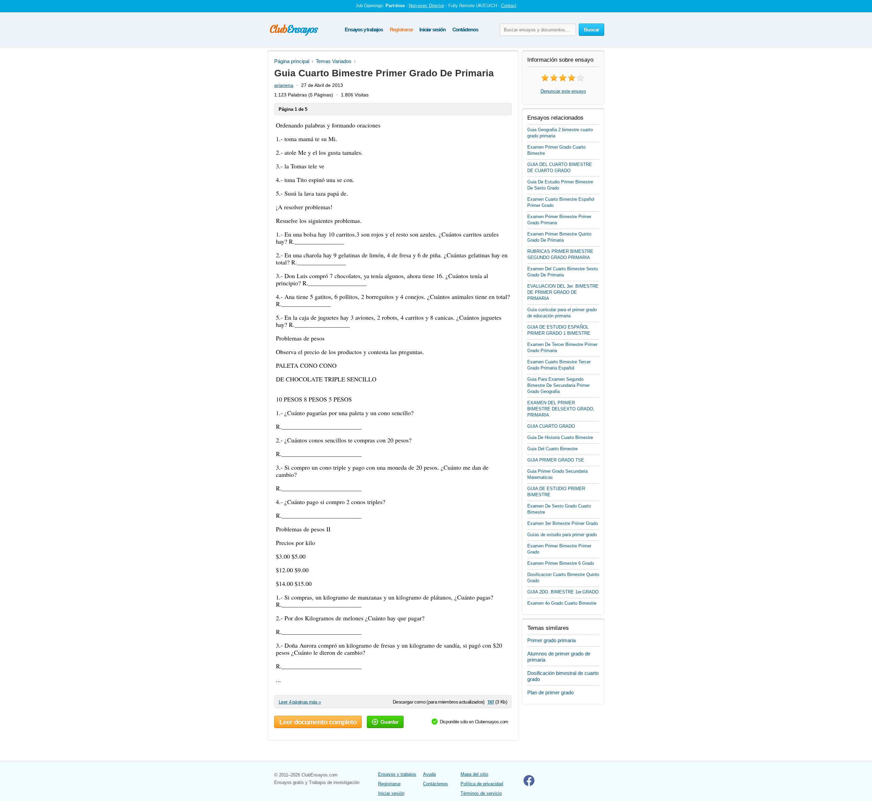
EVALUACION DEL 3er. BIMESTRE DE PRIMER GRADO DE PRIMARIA (562, 292)
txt (490, 701)
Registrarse (401, 29)
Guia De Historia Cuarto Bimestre (560, 437)
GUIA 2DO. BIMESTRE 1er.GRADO (562, 591)
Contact (508, 5)
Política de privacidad (482, 783)
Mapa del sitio (474, 774)
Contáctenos (465, 29)
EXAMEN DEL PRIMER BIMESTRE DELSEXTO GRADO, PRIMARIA (560, 409)
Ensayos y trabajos (364, 29)
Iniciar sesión (432, 29)
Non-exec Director (426, 5)
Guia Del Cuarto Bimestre (552, 448)
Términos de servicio (481, 793)
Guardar (389, 722)
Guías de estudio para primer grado (562, 534)
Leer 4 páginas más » (300, 702)
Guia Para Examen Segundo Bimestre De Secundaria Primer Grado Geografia (558, 385)
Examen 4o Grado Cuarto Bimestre (561, 603)
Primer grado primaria (551, 640)
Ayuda (429, 774)
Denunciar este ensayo (563, 91)
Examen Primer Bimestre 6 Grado (560, 563)
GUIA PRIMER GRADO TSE (555, 460)
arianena (283, 85)
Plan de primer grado (550, 692)
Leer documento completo (318, 722)
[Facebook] (529, 784)
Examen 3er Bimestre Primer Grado (562, 523)
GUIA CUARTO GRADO (551, 426)
